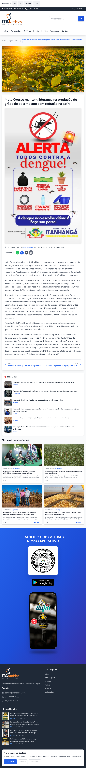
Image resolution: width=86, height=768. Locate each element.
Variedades (54, 31)
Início (6, 31)
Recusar (23, 762)
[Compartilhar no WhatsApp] (17, 252)
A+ (15, 3)
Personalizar (34, 762)
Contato (65, 31)
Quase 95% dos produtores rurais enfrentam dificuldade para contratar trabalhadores (19, 472)
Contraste (28, 3)
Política (44, 31)
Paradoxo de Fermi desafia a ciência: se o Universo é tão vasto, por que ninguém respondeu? (45, 391)
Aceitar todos (10, 762)
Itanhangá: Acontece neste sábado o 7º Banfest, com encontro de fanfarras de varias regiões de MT (24, 716)
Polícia (36, 31)
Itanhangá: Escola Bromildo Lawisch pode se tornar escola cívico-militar (38, 400)
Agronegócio (16, 31)
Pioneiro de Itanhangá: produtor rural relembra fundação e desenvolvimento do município (19, 513)
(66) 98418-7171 (11, 701)
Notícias (27, 31)
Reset (36, 3)
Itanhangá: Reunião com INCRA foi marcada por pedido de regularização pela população (43, 382)
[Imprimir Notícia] (31, 252)
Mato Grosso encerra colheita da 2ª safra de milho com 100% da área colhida (63, 513)
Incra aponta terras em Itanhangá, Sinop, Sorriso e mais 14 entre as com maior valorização (44, 418)
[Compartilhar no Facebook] (22, 252)
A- (20, 3)
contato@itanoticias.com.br (16, 693)
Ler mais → (37, 481)
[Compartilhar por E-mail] (26, 252)
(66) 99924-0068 (33, 9)
